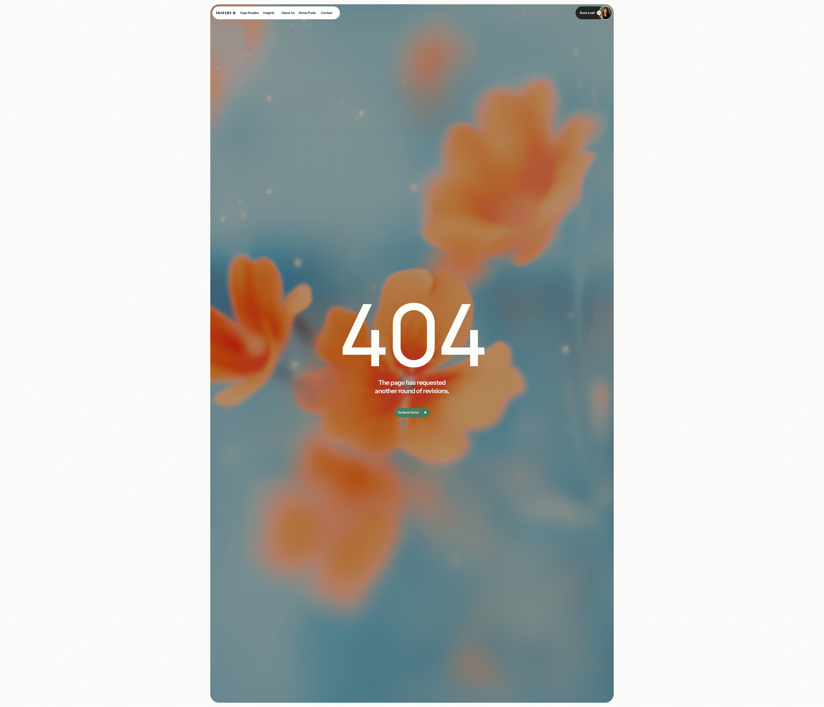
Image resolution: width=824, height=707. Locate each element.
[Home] (225, 13)
